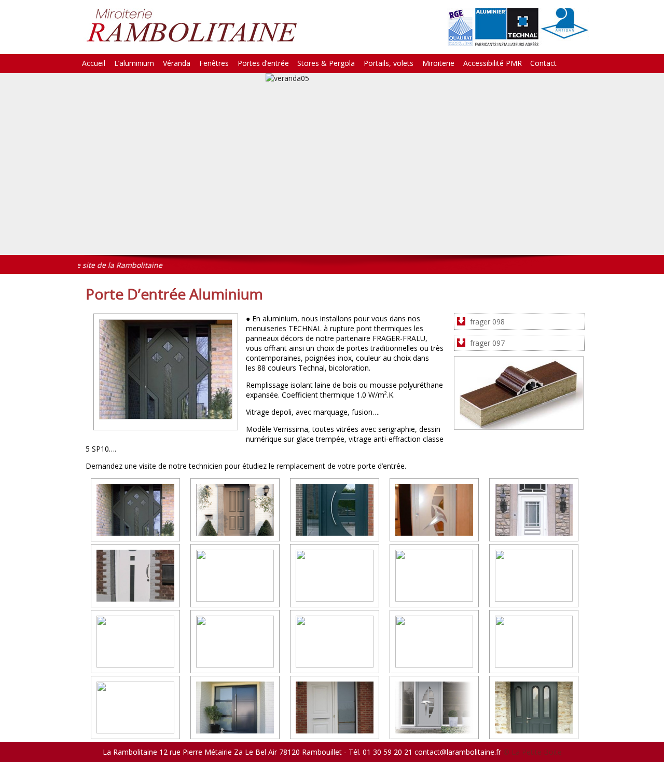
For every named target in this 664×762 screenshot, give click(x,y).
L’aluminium (134, 63)
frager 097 (487, 343)
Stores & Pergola (326, 63)
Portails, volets (388, 63)
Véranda (176, 63)
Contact (543, 63)
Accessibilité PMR (492, 63)
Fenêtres (214, 63)
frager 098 (487, 321)
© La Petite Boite (532, 752)
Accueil (93, 63)
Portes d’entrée (263, 63)
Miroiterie (438, 63)
